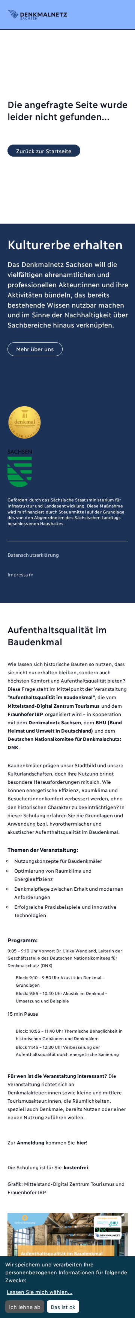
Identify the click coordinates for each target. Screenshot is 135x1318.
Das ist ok (63, 1306)
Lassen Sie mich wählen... (39, 1291)
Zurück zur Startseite (43, 150)
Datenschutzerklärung (33, 555)
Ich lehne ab (24, 1306)
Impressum (20, 574)
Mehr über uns (35, 349)
